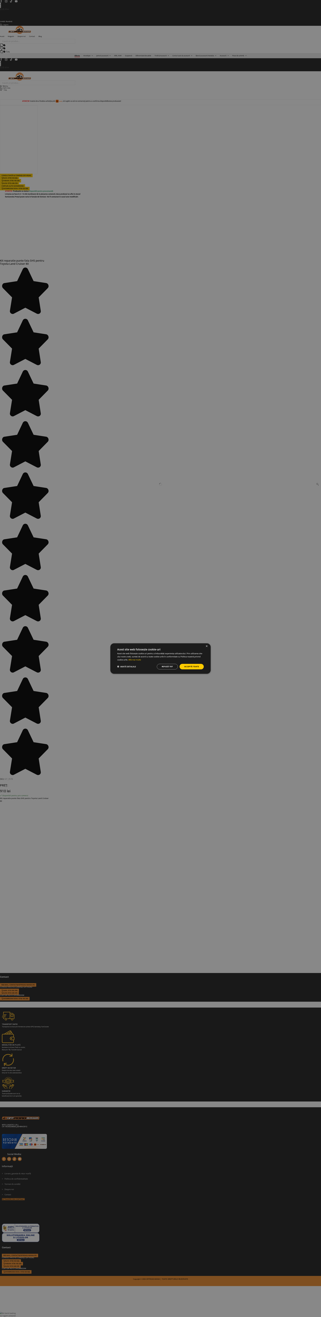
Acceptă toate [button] (191, 666)
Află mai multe (134, 659)
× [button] (207, 646)
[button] (126, 666)
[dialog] (160, 658)
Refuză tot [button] (167, 666)
